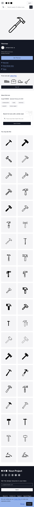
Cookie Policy (17, 499)
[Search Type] (3, 7)
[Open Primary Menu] (2, 3)
